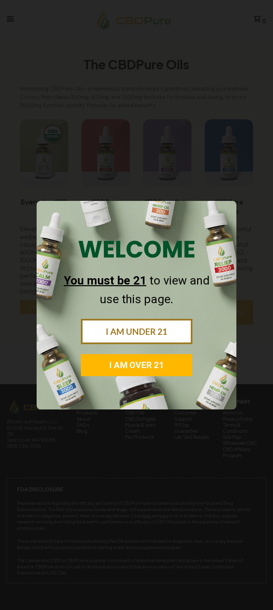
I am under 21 (136, 331)
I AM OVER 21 (136, 365)
